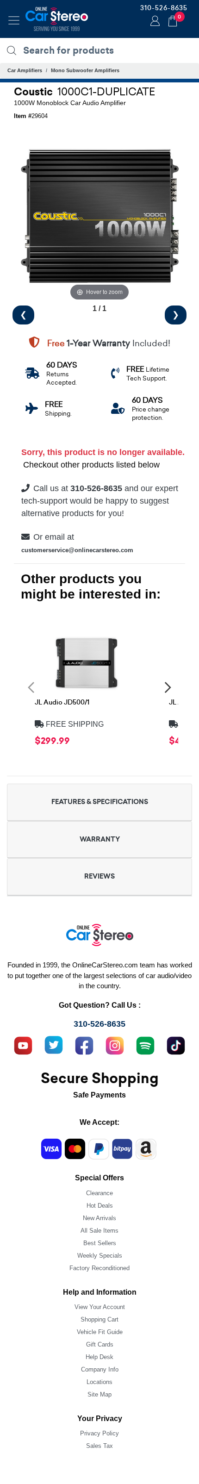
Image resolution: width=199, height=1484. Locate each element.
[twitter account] (53, 1044)
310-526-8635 (163, 7)
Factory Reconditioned (99, 1268)
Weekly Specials (99, 1255)
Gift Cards (99, 1344)
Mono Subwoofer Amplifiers (85, 70)
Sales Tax (99, 1445)
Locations (99, 1381)
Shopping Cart (99, 1319)
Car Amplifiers (24, 70)
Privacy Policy (99, 1433)
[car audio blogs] (145, 1044)
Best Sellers (99, 1243)
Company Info (99, 1369)
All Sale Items (99, 1230)
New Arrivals (99, 1218)
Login (154, 21)
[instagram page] (114, 1044)
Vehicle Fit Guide (100, 1331)
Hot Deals (100, 1205)
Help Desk (99, 1356)
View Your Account (100, 1306)
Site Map (99, 1394)
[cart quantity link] (172, 20)
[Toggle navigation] (14, 20)
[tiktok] (176, 1044)
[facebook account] (84, 1044)
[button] (31, 687)
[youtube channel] (23, 1044)
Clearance (99, 1193)
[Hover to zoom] (99, 217)
